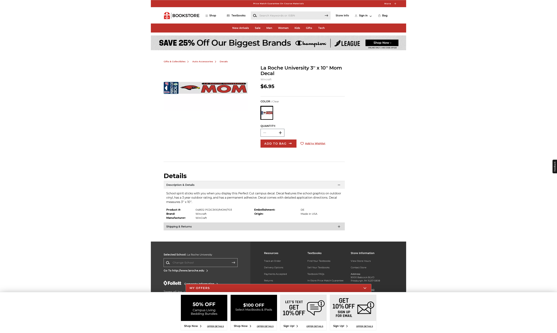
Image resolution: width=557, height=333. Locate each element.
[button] (278, 3)
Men (269, 27)
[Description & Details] (254, 184)
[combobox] (201, 262)
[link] (382, 15)
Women (283, 27)
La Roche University (188, 254)
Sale (258, 27)
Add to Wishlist (315, 143)
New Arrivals (240, 27)
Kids (297, 27)
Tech (321, 27)
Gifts (309, 27)
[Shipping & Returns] (254, 226)
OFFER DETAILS (215, 326)
